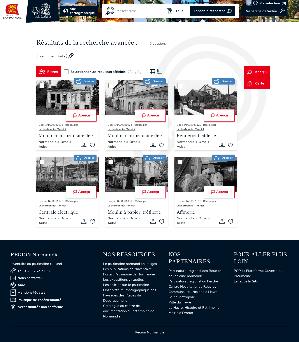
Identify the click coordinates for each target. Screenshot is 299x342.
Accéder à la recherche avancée (264, 11)
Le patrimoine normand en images (130, 263)
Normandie (48, 141)
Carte (259, 83)
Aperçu (84, 115)
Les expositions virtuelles (123, 279)
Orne (64, 141)
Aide (21, 285)
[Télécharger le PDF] (83, 145)
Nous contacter (30, 278)
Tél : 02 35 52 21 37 (34, 271)
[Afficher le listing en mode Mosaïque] (152, 71)
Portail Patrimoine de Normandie (129, 274)
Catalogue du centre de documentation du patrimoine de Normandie (128, 311)
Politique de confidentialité (39, 300)
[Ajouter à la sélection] (93, 145)
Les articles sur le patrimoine (126, 284)
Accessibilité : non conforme (40, 307)
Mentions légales (31, 292)
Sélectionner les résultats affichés (98, 71)
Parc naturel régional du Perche (193, 281)
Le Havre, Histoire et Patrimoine (194, 307)
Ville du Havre (180, 302)
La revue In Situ (246, 281)
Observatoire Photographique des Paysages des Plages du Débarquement (129, 295)
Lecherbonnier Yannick (52, 129)
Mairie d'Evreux (181, 312)
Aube (43, 146)
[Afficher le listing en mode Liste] (159, 71)
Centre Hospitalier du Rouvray (192, 286)
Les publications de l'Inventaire (127, 269)
